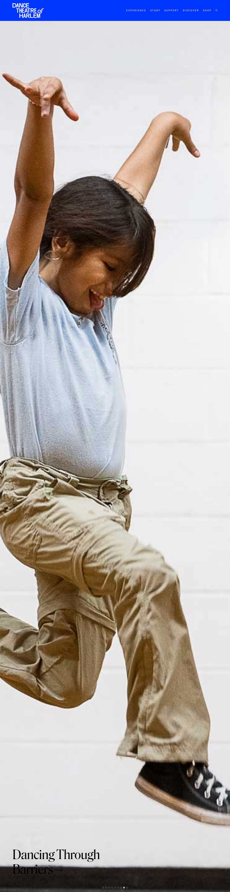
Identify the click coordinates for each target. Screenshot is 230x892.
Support (171, 10)
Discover (191, 10)
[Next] (212, 456)
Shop (207, 10)
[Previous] (17, 456)
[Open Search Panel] (216, 10)
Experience (136, 10)
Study (155, 10)
